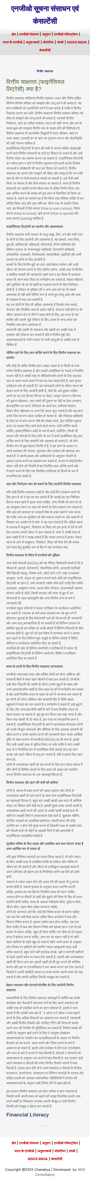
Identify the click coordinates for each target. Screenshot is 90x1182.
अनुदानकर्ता (33, 42)
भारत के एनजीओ (12, 42)
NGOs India (77, 42)
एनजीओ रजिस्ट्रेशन (66, 34)
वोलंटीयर (48, 42)
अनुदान (46, 34)
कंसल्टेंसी (45, 50)
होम (14, 34)
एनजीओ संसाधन (29, 34)
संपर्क (60, 42)
